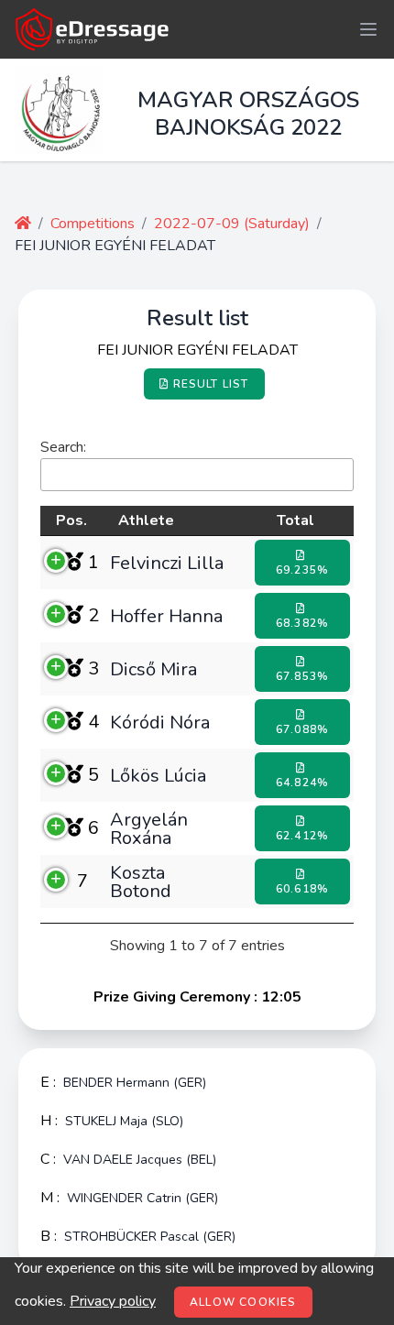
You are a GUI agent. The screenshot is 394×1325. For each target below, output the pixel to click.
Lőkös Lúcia (158, 775)
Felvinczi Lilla (167, 563)
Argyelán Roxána (149, 828)
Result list (211, 384)
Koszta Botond (140, 881)
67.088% (302, 729)
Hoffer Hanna (166, 616)
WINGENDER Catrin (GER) (142, 1198)
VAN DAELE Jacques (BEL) (139, 1159)
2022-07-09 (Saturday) (232, 224)
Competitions (92, 224)
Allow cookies (243, 1302)
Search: (63, 447)
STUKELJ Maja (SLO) (124, 1121)
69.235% (302, 570)
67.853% (302, 676)
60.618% (302, 889)
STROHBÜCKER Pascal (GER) (149, 1236)
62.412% (302, 835)
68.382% (302, 623)
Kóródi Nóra (160, 722)
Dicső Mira (153, 669)
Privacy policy (113, 1301)
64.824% (302, 782)
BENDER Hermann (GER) (134, 1082)
